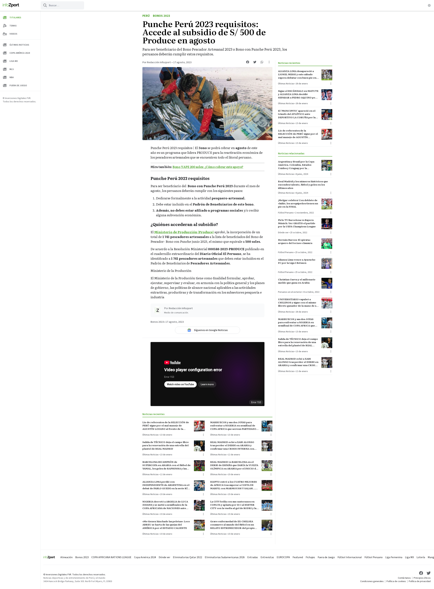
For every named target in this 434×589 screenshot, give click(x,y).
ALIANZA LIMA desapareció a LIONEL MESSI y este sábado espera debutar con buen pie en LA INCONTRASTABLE (297, 74)
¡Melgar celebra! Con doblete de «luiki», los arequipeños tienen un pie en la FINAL (298, 203)
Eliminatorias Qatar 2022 (187, 557)
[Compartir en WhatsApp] (262, 62)
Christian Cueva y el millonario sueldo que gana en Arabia (296, 281)
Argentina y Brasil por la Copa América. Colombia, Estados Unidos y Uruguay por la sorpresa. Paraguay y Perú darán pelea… (297, 165)
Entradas (252, 557)
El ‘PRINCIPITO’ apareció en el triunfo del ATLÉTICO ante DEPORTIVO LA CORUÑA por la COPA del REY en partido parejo (297, 114)
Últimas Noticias (150, 435)
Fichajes (310, 557)
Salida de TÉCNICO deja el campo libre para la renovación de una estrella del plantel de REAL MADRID (165, 445)
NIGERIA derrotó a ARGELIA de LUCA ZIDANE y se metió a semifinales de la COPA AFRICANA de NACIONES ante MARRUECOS (165, 505)
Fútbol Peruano (286, 212)
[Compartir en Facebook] (247, 62)
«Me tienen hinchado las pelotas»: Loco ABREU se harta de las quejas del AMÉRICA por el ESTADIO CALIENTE (166, 525)
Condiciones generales (372, 581)
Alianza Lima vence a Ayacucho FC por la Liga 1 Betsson (296, 261)
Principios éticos (422, 578)
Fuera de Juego (326, 557)
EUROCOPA (283, 557)
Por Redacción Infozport (156, 62)
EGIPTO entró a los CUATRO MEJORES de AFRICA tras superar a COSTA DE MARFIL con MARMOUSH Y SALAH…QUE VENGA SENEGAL (233, 485)
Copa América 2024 (145, 557)
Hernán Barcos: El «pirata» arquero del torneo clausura (295, 241)
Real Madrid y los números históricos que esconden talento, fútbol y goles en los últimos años (303, 185)
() (184, 232)
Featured (298, 557)
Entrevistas (267, 557)
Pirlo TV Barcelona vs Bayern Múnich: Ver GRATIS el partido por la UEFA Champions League (297, 223)
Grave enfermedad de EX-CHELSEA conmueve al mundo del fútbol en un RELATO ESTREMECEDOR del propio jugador (232, 525)
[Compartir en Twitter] (254, 62)
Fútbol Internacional (350, 557)
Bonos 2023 (161, 16)
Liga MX (409, 557)
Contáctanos (404, 578)
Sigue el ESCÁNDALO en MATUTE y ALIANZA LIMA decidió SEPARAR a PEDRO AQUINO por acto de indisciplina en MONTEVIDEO (298, 94)
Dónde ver (283, 232)
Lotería (421, 557)
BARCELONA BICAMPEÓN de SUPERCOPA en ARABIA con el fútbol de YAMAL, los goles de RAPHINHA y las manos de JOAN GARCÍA (166, 465)
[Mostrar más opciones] (269, 62)
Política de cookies (396, 581)
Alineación (66, 557)
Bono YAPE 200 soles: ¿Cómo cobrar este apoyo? (208, 166)
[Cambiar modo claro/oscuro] (429, 5)
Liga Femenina (393, 557)
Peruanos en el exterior (290, 292)
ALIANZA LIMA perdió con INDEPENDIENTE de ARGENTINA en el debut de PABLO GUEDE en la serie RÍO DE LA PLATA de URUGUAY (165, 485)
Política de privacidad (420, 581)
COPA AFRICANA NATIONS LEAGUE (111, 557)
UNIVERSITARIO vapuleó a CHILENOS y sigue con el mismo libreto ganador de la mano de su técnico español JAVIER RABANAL (298, 302)
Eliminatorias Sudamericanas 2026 (225, 557)
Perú (146, 16)
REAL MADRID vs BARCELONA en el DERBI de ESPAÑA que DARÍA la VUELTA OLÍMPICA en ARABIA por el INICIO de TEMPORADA (234, 465)
